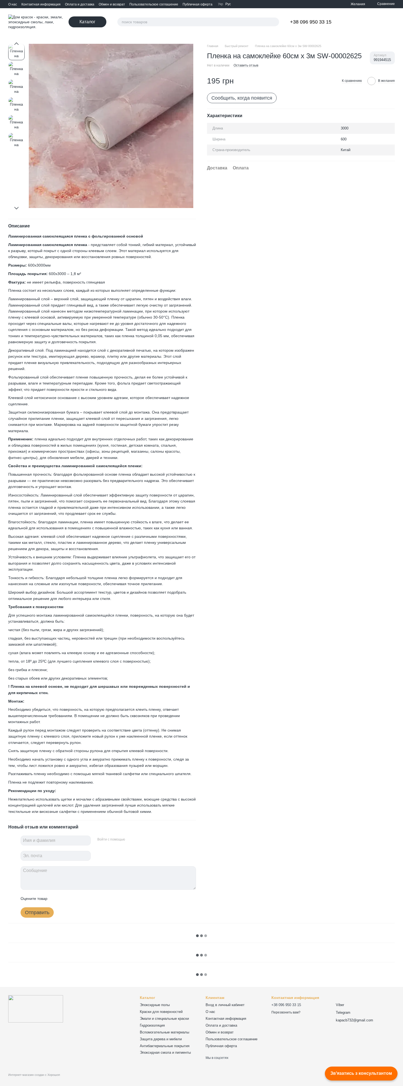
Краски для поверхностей (161, 1012)
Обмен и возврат (112, 4)
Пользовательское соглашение (153, 4)
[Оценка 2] (65, 898)
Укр (220, 4)
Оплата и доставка (79, 4)
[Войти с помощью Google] (140, 839)
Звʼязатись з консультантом (361, 1073)
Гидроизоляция (152, 1025)
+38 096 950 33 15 (310, 21)
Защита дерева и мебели (161, 1039)
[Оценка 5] (91, 898)
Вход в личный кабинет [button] (225, 1005)
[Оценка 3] (74, 898)
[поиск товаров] (274, 22)
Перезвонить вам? (285, 1012)
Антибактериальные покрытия (164, 1046)
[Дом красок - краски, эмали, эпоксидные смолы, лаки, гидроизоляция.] (35, 1008)
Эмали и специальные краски (164, 1018)
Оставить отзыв (246, 65)
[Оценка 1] (56, 898)
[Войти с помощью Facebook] (131, 839)
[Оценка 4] (82, 898)
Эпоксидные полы (155, 1005)
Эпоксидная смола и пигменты (165, 1052)
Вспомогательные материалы (164, 1032)
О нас (12, 4)
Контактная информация (41, 4)
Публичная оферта (197, 4)
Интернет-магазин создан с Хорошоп (34, 1074)
